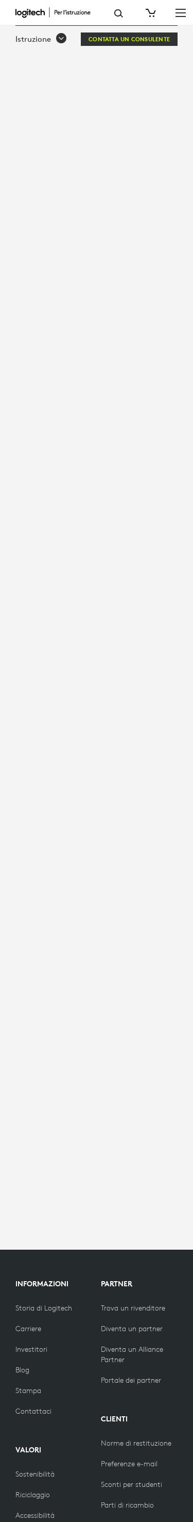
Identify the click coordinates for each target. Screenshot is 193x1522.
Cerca (118, 13)
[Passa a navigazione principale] (180, 12)
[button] (41, 39)
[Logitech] (57, 12)
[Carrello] (149, 13)
